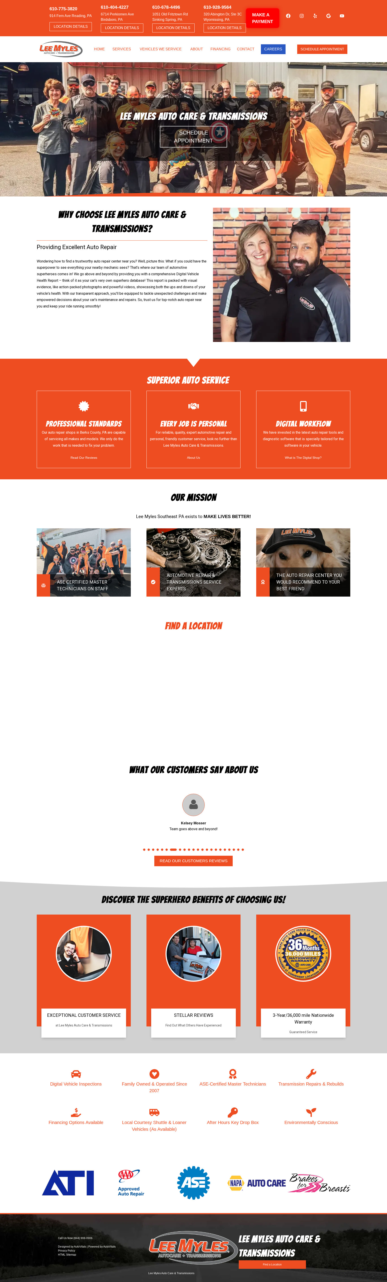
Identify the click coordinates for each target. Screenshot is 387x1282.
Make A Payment (262, 18)
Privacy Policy (66, 1250)
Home (99, 49)
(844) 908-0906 (82, 1238)
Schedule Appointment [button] (322, 49)
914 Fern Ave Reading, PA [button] (70, 16)
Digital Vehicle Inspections (76, 1083)
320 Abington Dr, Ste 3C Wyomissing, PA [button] (223, 16)
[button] (286, 18)
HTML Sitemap (67, 1254)
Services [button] (121, 49)
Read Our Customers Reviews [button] (193, 861)
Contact (245, 49)
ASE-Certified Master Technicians (233, 1083)
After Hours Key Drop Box (233, 1122)
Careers (273, 49)
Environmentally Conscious (311, 1122)
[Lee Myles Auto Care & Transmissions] (61, 49)
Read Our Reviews (84, 457)
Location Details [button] (71, 26)
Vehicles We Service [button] (161, 49)
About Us (193, 457)
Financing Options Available (76, 1122)
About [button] (196, 49)
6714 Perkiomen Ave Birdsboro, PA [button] (117, 16)
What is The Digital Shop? (303, 457)
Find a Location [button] (272, 1264)
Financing (220, 49)
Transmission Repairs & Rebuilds (311, 1083)
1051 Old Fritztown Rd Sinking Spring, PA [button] (170, 16)
